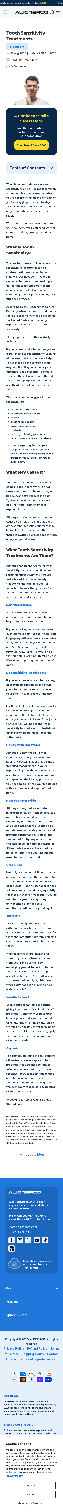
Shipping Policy (33, 1353)
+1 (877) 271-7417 (19, 1231)
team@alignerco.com (22, 1227)
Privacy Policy (14, 1476)
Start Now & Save (31, 145)
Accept (30, 1485)
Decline (30, 1494)
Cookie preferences (40, 1359)
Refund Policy (37, 1348)
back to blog (35, 1154)
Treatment (17, 46)
